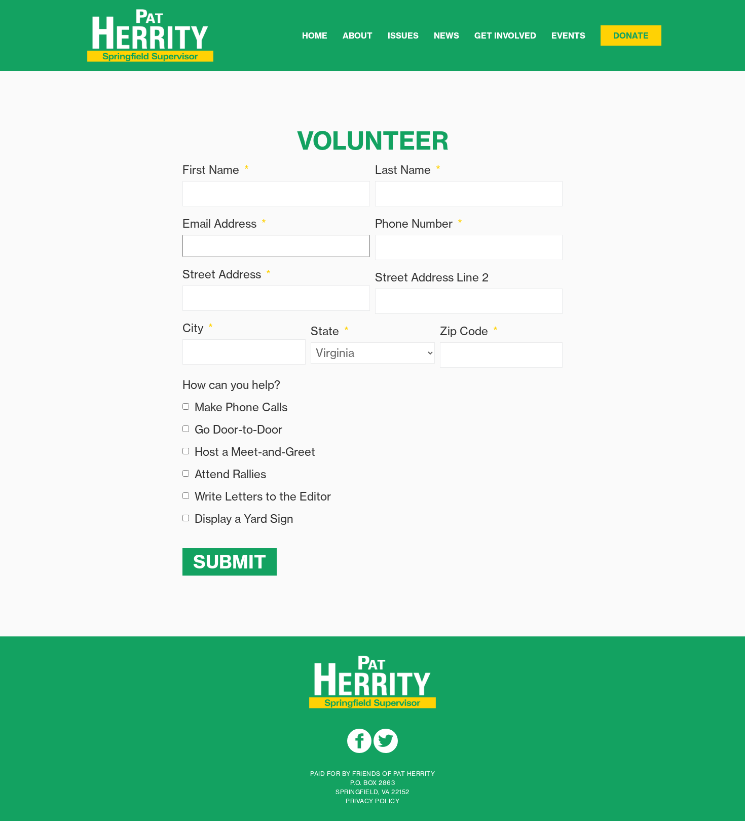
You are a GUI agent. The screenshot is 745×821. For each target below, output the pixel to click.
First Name (215, 170)
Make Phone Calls (241, 407)
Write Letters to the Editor (263, 496)
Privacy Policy (372, 801)
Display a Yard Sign (244, 519)
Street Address (226, 274)
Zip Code (469, 331)
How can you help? (231, 385)
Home (314, 35)
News (446, 35)
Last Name (407, 170)
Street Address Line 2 (432, 277)
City (197, 328)
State (330, 331)
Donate (631, 35)
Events (568, 35)
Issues (403, 35)
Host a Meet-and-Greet (255, 452)
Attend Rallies (230, 474)
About (357, 35)
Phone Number (418, 224)
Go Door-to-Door (238, 429)
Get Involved (505, 35)
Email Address (224, 224)
